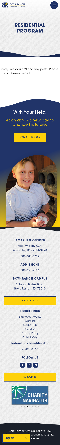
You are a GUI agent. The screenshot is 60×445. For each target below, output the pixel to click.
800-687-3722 (30, 256)
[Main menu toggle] (54, 5)
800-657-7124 (30, 270)
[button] (6, 395)
